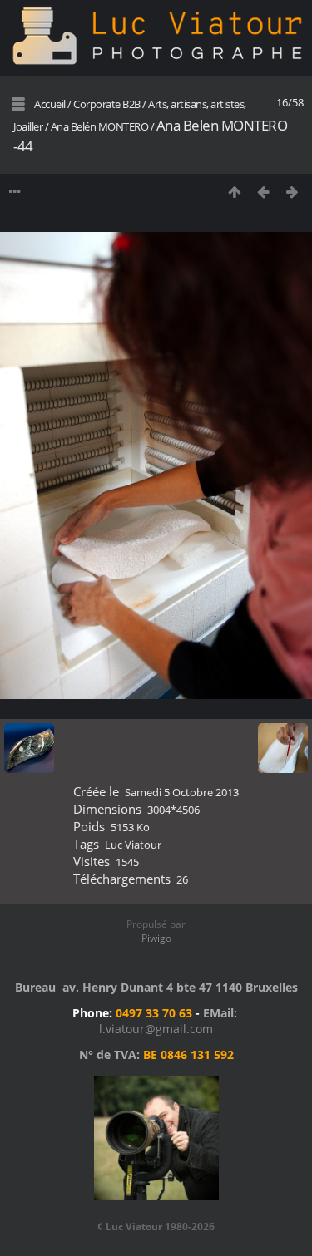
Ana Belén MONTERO (100, 126)
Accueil (50, 103)
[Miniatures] (234, 191)
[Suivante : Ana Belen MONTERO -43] (292, 191)
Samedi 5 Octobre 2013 (182, 792)
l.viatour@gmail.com (156, 1029)
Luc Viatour (133, 844)
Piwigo (156, 938)
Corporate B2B (107, 103)
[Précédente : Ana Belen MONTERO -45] (263, 191)
